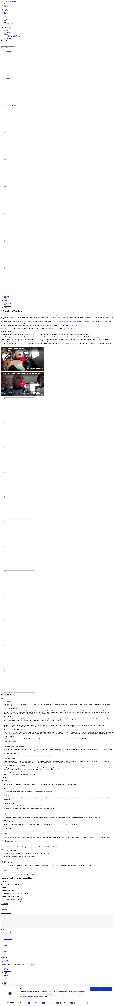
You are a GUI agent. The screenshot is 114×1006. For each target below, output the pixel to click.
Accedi (5, 33)
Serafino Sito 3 (7, 306)
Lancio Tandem (8, 939)
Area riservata (7, 27)
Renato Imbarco (8, 303)
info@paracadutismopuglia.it (11, 932)
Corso (5, 15)
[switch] (44, 1003)
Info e (5, 18)
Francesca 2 (7, 297)
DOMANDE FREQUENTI (6, 694)
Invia (2, 49)
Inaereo (5, 304)
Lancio (6, 6)
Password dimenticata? (12, 35)
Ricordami (6, 32)
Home (5, 4)
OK (101, 989)
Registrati (9, 38)
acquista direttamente (83, 321)
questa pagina (74, 325)
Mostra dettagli (82, 1003)
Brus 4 (5, 300)
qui (51, 325)
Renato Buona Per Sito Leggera (11, 299)
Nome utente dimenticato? (13, 36)
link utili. (73, 328)
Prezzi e (6, 13)
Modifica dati (10, 23)
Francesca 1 (7, 296)
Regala (6, 10)
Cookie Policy (7, 24)
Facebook (6, 961)
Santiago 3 (6, 301)
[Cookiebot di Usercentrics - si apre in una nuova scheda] (10, 1003)
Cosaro (5, 307)
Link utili (6, 960)
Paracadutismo (7, 8)
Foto (5, 21)
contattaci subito (73, 321)
